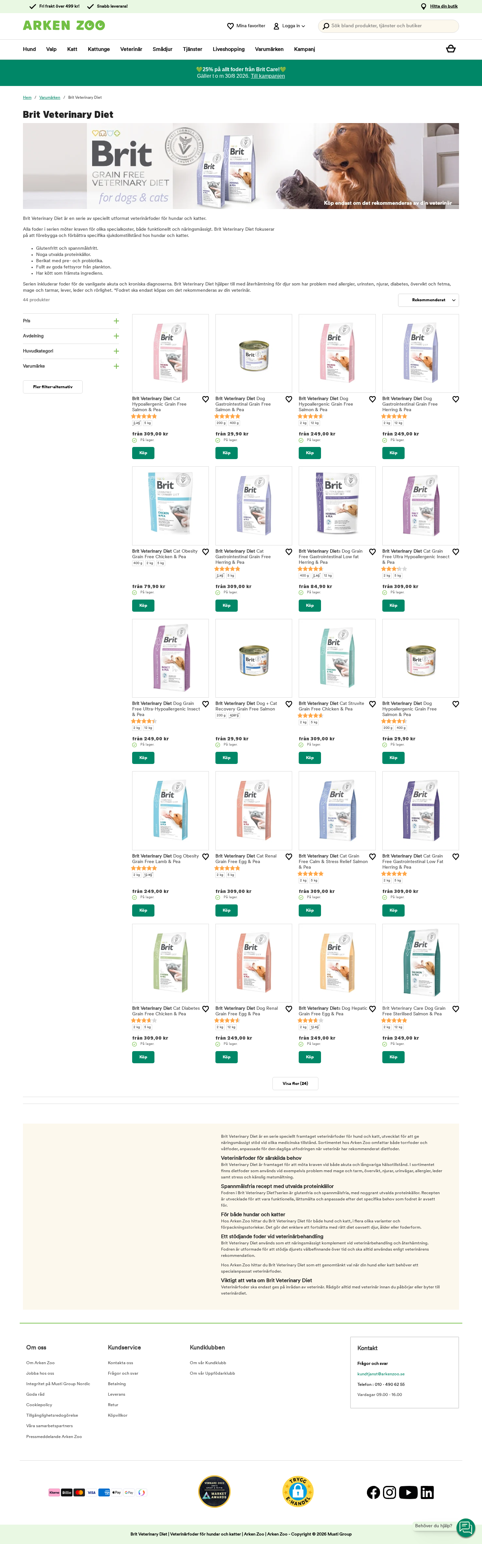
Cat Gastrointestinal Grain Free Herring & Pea (243, 557)
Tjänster (192, 49)
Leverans (116, 1394)
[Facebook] (373, 1492)
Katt (72, 49)
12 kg (315, 423)
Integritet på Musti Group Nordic (58, 1384)
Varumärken (269, 49)
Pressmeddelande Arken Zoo (54, 1437)
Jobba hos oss (40, 1373)
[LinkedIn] (426, 1492)
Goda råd (35, 1394)
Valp (51, 49)
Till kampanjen (268, 76)
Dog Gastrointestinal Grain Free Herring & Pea (410, 404)
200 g (221, 423)
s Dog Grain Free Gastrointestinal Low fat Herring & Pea (331, 557)
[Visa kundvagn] (452, 49)
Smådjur (162, 49)
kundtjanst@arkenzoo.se (381, 1374)
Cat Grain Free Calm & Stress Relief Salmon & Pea (333, 862)
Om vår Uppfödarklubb (212, 1373)
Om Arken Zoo (40, 1363)
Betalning (117, 1384)
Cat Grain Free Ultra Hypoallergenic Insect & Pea (416, 557)
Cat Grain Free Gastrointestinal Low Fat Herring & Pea (412, 862)
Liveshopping (229, 49)
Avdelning (33, 336)
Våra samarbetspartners (49, 1426)
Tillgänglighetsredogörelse (52, 1415)
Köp (143, 453)
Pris (26, 321)
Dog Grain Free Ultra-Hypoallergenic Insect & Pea (166, 709)
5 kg (147, 423)
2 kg (136, 423)
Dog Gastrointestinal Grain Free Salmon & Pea (243, 404)
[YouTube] (408, 1492)
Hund (29, 49)
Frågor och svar (123, 1373)
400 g (234, 423)
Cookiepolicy (39, 1405)
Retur (113, 1405)
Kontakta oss (120, 1363)
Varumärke (34, 366)
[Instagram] (389, 1492)
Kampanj (304, 49)
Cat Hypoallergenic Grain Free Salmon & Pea (159, 404)
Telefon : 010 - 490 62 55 (381, 1385)
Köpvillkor (118, 1415)
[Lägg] (205, 399)
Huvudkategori (38, 351)
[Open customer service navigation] (466, 1528)
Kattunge (99, 49)
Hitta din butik (444, 6)
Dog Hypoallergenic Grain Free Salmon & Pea (326, 404)
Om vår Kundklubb (208, 1363)
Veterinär (131, 49)
